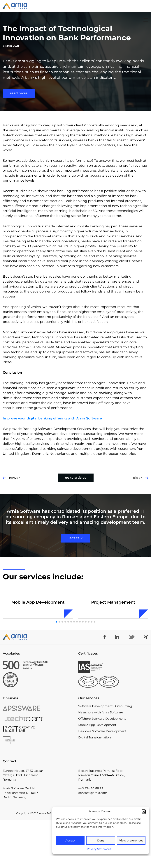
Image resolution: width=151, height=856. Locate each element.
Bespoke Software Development (102, 731)
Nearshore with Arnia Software (100, 712)
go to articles (75, 477)
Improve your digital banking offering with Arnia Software (52, 418)
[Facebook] (104, 637)
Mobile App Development (97, 725)
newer (14, 478)
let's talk (75, 538)
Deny (100, 840)
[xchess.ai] (25, 740)
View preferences (131, 840)
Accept (70, 840)
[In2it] (25, 729)
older (137, 478)
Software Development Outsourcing (105, 706)
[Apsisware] (25, 708)
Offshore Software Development (102, 718)
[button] (143, 811)
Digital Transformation (94, 737)
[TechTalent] (25, 718)
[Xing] (146, 637)
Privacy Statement (99, 849)
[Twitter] (131, 637)
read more (18, 93)
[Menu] (146, 19)
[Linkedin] (117, 637)
